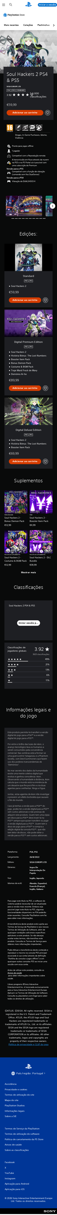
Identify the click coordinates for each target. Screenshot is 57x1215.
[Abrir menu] (3, 5)
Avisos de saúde (15, 973)
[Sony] (50, 1213)
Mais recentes (11, 25)
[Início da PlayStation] (28, 4)
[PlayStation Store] (15, 14)
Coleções (28, 25)
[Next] (52, 206)
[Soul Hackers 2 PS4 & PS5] (24, 206)
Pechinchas (44, 25)
